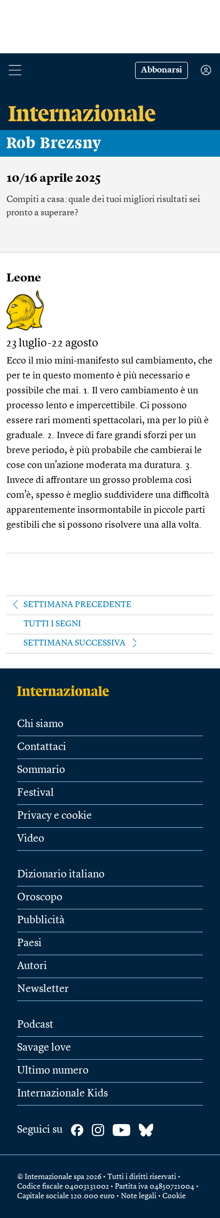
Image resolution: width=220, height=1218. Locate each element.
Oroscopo (39, 897)
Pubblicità (41, 920)
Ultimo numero (53, 1071)
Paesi (29, 943)
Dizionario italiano (61, 874)
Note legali (138, 1196)
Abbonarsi (161, 70)
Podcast (35, 1025)
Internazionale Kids (62, 1093)
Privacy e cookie (54, 816)
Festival (35, 793)
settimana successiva (74, 643)
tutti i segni (52, 624)
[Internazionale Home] (66, 690)
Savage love (44, 1048)
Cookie (174, 1196)
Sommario (41, 770)
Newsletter (43, 989)
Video (30, 839)
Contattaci (41, 747)
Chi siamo (40, 724)
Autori (32, 966)
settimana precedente (77, 605)
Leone (23, 278)
